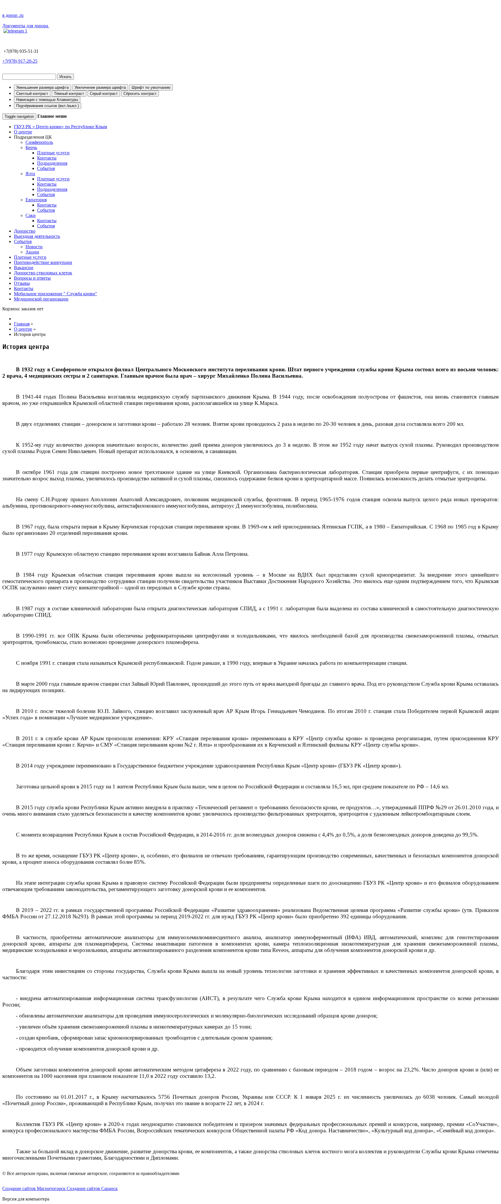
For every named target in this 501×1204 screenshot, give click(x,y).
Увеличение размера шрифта (100, 87)
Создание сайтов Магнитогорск (34, 1188)
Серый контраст (104, 93)
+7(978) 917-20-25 (19, 61)
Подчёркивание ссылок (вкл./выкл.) (47, 106)
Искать (65, 77)
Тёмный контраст (69, 93)
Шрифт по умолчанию (151, 87)
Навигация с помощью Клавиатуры (47, 99)
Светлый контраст (32, 93)
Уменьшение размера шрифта (42, 87)
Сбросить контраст (140, 93)
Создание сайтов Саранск (92, 1188)
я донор (12, 15)
